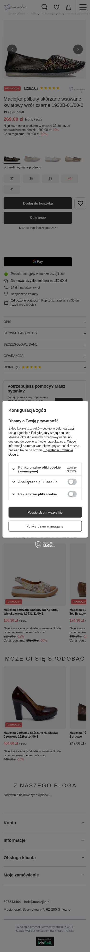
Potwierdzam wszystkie (45, 512)
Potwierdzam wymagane (45, 526)
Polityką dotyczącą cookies (50, 432)
